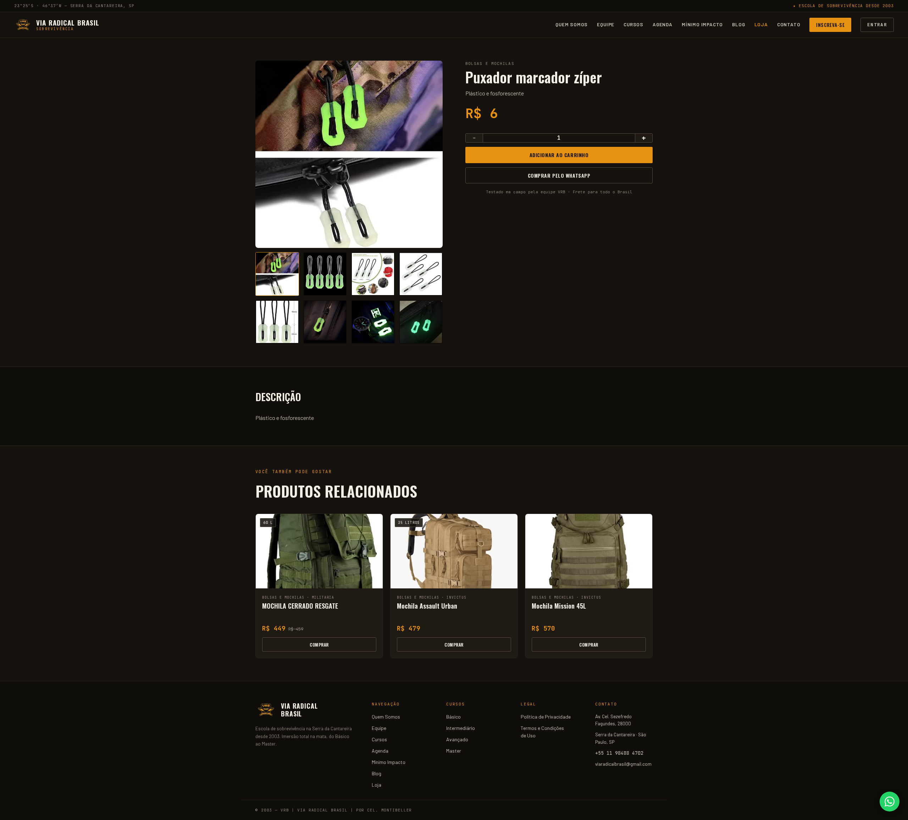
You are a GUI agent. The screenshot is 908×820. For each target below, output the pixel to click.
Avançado (457, 739)
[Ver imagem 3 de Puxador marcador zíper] (373, 274)
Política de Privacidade (546, 717)
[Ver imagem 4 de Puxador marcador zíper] (421, 274)
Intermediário (460, 728)
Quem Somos (571, 24)
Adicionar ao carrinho (559, 155)
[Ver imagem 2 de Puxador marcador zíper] (325, 274)
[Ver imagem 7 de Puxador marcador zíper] (373, 322)
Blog (738, 24)
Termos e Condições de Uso (542, 731)
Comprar (319, 645)
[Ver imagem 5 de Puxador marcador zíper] (277, 322)
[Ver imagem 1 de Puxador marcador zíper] (277, 274)
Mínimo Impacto (702, 24)
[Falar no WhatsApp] (889, 801)
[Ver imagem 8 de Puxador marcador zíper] (421, 322)
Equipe (605, 24)
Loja (761, 24)
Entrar (877, 24)
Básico (453, 717)
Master (453, 751)
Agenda (662, 24)
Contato (789, 24)
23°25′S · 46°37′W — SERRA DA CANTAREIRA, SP (74, 5)
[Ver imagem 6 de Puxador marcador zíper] (325, 322)
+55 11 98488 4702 (619, 753)
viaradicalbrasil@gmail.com (623, 764)
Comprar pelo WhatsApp (559, 175)
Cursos (633, 24)
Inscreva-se (830, 24)
